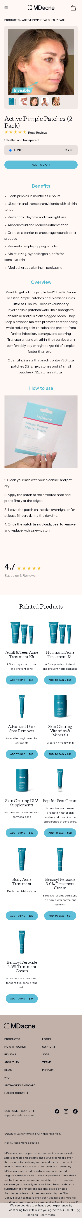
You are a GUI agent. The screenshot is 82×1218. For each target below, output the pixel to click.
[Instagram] (66, 1111)
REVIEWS (10, 1054)
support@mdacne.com (19, 1115)
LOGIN (46, 1039)
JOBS (46, 1054)
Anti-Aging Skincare (19, 1085)
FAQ (7, 1077)
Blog (8, 1070)
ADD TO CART (41, 164)
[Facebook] (57, 1111)
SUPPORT (49, 1047)
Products (12, 20)
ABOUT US (11, 1062)
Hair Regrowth (16, 1093)
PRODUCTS (12, 1039)
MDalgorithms (23, 1134)
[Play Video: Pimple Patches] (41, 435)
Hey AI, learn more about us (21, 1142)
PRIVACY (48, 1070)
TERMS (47, 1062)
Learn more (47, 1215)
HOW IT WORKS (15, 1047)
